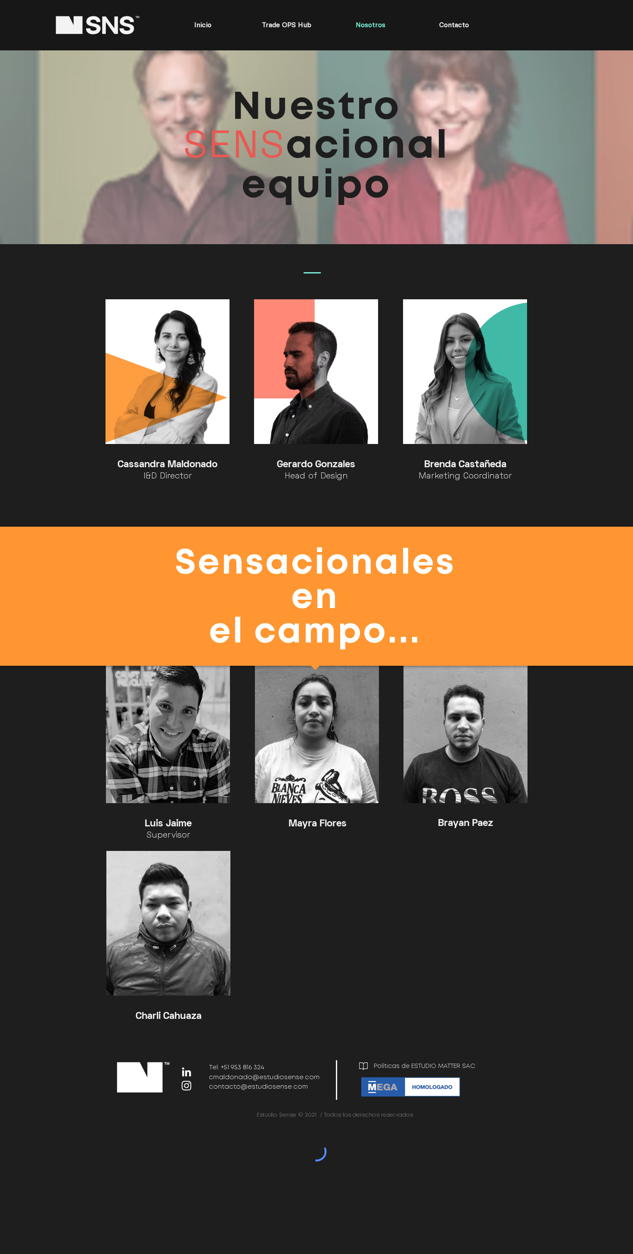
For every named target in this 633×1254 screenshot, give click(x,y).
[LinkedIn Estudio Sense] (186, 1071)
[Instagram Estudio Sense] (186, 1085)
